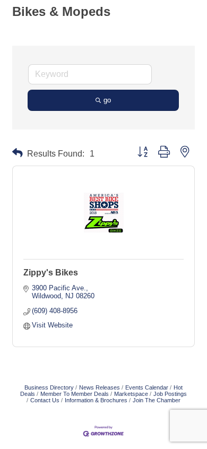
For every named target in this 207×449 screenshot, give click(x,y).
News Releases (99, 387)
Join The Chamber (156, 400)
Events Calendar (146, 387)
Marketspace (131, 394)
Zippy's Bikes (50, 272)
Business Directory (49, 387)
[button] (17, 153)
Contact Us (44, 400)
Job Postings (170, 394)
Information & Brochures (96, 400)
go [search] (107, 100)
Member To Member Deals (74, 394)
